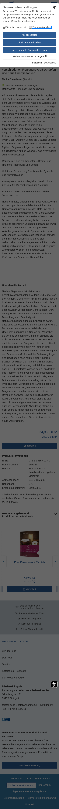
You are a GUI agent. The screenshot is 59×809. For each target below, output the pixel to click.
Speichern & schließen (29, 42)
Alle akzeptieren (29, 35)
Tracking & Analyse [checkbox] (42, 27)
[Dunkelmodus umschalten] (55, 8)
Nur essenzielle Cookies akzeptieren (29, 50)
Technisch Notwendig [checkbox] (16, 27)
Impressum (37, 63)
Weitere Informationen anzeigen (28, 56)
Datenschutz (50, 63)
